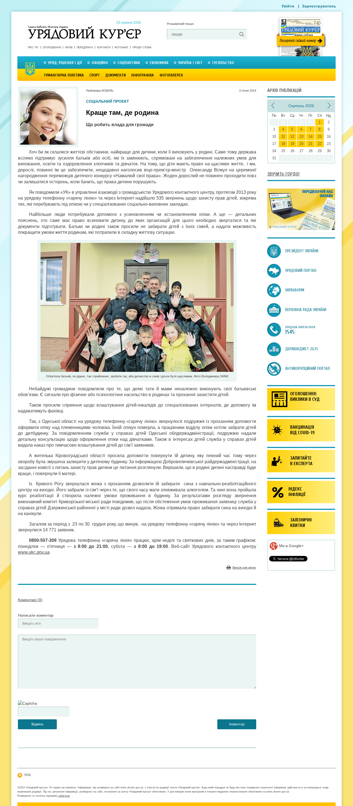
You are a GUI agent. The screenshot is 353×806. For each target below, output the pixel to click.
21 (310, 144)
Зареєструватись (319, 6)
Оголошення (52, 47)
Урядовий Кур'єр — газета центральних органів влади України (84, 27)
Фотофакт (121, 47)
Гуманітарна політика (64, 75)
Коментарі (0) (30, 600)
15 (320, 136)
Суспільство (223, 62)
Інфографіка (142, 75)
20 (301, 144)
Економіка (159, 62)
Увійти (288, 6)
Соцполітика (128, 62)
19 (292, 144)
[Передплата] (301, 228)
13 (301, 136)
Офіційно (100, 62)
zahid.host (64, 795)
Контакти (103, 47)
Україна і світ (190, 62)
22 (320, 144)
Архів (69, 47)
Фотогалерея (171, 75)
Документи (115, 75)
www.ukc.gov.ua (34, 552)
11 (283, 136)
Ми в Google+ (291, 545)
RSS (28, 774)
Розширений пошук (180, 23)
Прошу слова (142, 47)
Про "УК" (33, 47)
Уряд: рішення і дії (65, 62)
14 (310, 136)
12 (292, 136)
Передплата (85, 47)
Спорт (94, 75)
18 (283, 144)
